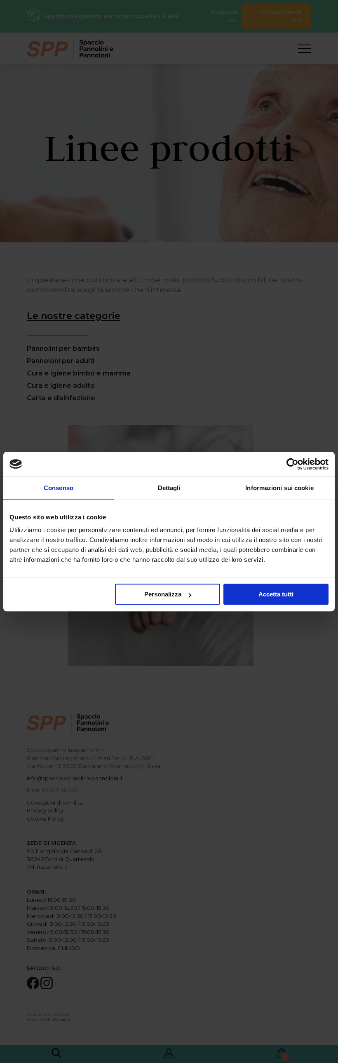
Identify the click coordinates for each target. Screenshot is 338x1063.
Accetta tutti (275, 594)
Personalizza (162, 594)
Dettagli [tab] (169, 487)
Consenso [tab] (58, 487)
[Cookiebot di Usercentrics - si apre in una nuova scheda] (292, 464)
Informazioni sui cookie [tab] (279, 487)
